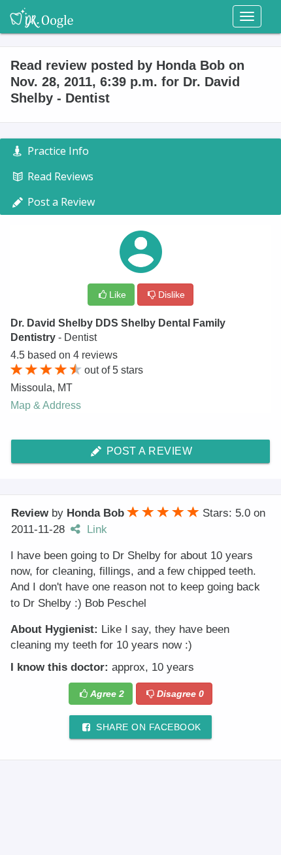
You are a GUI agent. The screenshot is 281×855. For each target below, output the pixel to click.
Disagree (180, 693)
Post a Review (147, 451)
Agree (107, 693)
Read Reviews (59, 176)
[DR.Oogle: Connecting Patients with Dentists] (41, 16)
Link (95, 529)
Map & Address (45, 405)
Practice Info (57, 151)
